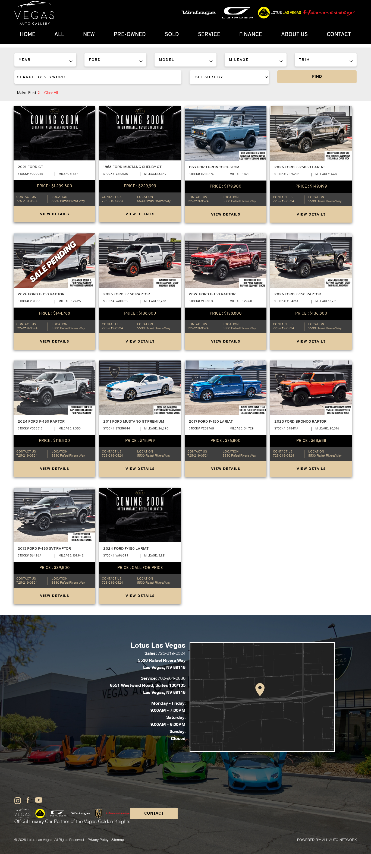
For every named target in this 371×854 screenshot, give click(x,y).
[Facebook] (28, 800)
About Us (294, 34)
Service (209, 34)
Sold (172, 34)
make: (28, 93)
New (89, 34)
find (317, 77)
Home (27, 34)
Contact (339, 34)
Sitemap (117, 840)
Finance (250, 34)
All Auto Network (339, 840)
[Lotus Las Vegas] (34, 13)
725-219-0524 (26, 201)
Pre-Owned (130, 34)
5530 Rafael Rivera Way (68, 201)
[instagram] (17, 801)
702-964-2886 (172, 679)
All (59, 34)
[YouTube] (39, 800)
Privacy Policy (98, 840)
